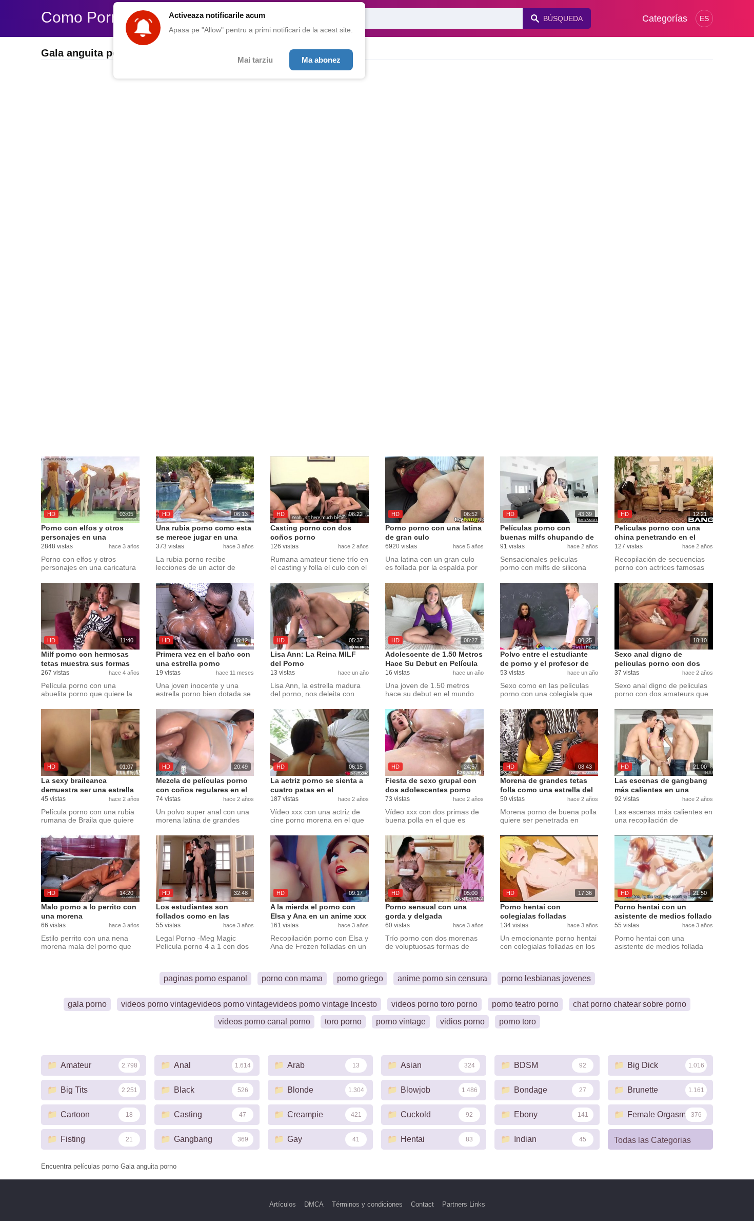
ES (704, 18)
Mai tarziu (255, 59)
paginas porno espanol (205, 978)
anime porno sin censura (442, 978)
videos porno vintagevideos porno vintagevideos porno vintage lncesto (249, 1004)
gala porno (87, 1004)
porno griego (360, 978)
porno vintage (401, 1021)
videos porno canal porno (264, 1021)
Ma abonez (321, 59)
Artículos (282, 1204)
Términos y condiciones (367, 1204)
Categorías (664, 18)
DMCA (314, 1204)
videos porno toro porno (434, 1004)
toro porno (343, 1021)
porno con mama (292, 978)
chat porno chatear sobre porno (629, 1004)
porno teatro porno (525, 1004)
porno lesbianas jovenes (546, 978)
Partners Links (463, 1204)
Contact (422, 1204)
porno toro (517, 1021)
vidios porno (462, 1021)
